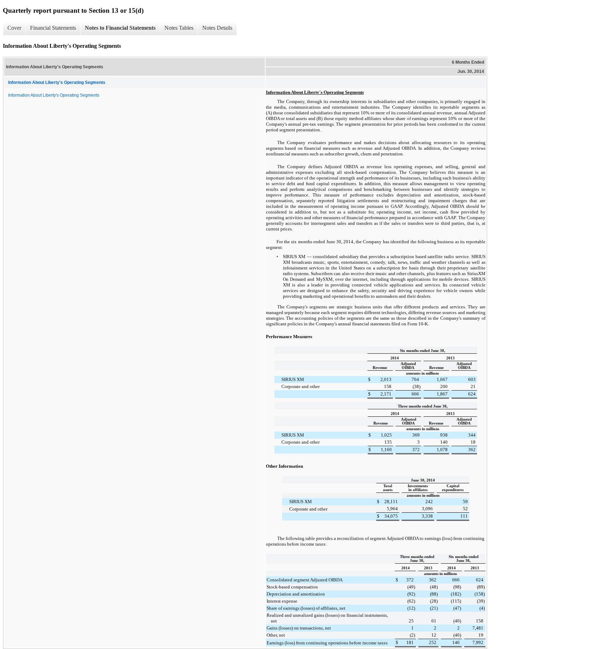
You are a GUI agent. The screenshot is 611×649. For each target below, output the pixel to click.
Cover (14, 28)
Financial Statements (53, 28)
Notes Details (217, 28)
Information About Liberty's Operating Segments (53, 95)
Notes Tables (178, 28)
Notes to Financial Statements (120, 28)
